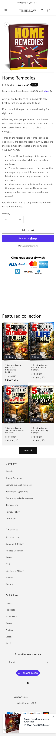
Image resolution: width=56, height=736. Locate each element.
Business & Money (15, 570)
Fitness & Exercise (14, 550)
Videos (9, 636)
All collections (13, 537)
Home (9, 602)
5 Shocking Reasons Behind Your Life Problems (39, 367)
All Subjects (11, 616)
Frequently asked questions (19, 498)
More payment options (28, 245)
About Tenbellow (14, 478)
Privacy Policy (13, 511)
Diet (8, 563)
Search (9, 471)
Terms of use (12, 504)
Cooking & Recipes (15, 543)
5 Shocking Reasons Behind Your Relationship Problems (13, 368)
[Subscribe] (46, 662)
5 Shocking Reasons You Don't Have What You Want (14, 430)
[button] (6, 10)
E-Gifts (9, 643)
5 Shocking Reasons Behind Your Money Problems (39, 430)
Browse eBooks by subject (19, 484)
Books (9, 557)
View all (28, 450)
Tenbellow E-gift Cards (17, 491)
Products (10, 609)
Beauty (9, 584)
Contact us (11, 518)
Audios (9, 577)
